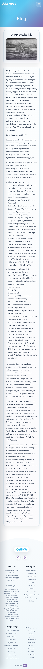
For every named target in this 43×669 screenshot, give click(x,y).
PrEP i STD (31, 586)
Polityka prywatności (31, 595)
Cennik (31, 589)
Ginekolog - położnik (11, 646)
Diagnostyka (31, 580)
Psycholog (31, 648)
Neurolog (31, 631)
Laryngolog (12, 655)
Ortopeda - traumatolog (31, 638)
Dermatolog (11, 636)
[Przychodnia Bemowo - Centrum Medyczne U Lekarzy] (9, 4)
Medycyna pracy (31, 628)
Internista (11, 649)
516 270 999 (11, 581)
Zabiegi (31, 583)
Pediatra (31, 645)
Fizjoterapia (12, 643)
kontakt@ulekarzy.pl (12, 578)
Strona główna (31, 570)
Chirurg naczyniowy (12, 630)
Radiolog (31, 651)
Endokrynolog (11, 640)
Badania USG (31, 592)
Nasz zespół (31, 573)
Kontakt (31, 601)
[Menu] (38, 4)
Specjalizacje (31, 576)
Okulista (31, 634)
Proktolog (31, 642)
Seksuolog (31, 654)
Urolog (31, 658)
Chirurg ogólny (11, 633)
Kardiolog (11, 652)
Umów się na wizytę (31, 598)
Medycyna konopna (12, 658)
